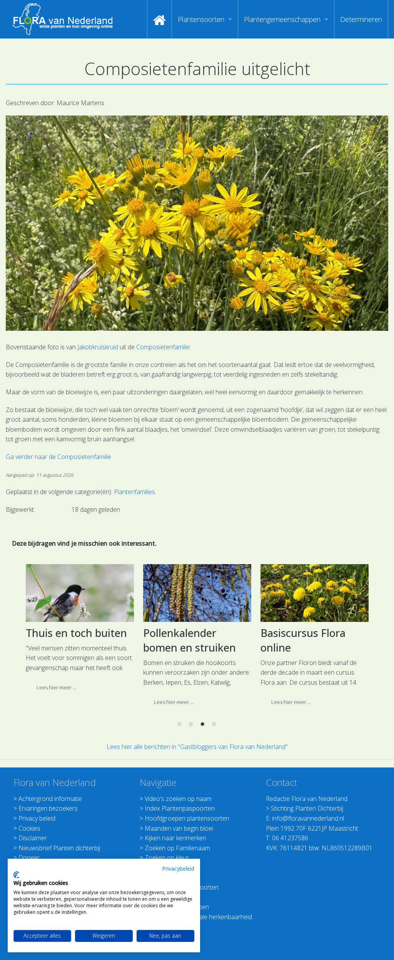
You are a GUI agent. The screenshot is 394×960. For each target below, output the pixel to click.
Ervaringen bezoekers (48, 808)
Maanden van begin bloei (179, 828)
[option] (80, 630)
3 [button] (203, 724)
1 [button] (180, 724)
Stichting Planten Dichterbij (307, 808)
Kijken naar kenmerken (175, 838)
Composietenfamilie (163, 347)
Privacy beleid (36, 818)
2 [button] (191, 724)
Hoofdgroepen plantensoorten (187, 818)
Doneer (29, 857)
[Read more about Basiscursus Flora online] (314, 593)
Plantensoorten (201, 19)
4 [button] (214, 724)
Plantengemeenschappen (282, 19)
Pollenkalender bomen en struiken (189, 640)
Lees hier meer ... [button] (56, 687)
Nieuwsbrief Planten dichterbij (59, 848)
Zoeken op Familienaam (177, 848)
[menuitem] (159, 19)
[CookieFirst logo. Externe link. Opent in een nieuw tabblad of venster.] (16, 874)
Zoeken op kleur (167, 857)
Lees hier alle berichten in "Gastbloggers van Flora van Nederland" (197, 746)
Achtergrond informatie (50, 798)
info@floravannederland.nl (308, 818)
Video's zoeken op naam (178, 798)
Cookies (29, 828)
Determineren (361, 19)
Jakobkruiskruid (97, 347)
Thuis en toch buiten (76, 633)
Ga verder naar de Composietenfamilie (58, 456)
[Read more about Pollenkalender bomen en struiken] (197, 593)
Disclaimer (32, 838)
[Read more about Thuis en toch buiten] (80, 593)
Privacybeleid (178, 868)
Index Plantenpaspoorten (180, 808)
